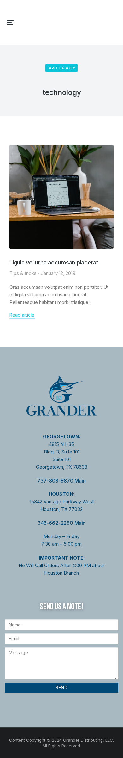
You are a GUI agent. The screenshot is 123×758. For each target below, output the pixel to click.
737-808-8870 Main (61, 480)
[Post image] (61, 197)
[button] (10, 22)
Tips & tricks (23, 273)
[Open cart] (114, 22)
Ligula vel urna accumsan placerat (53, 262)
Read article (21, 314)
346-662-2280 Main (61, 523)
